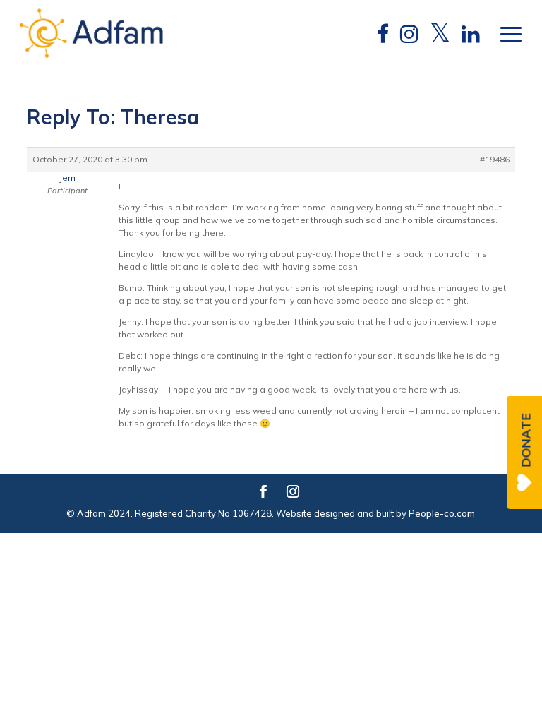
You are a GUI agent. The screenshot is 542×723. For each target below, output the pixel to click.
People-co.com (442, 513)
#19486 (495, 159)
